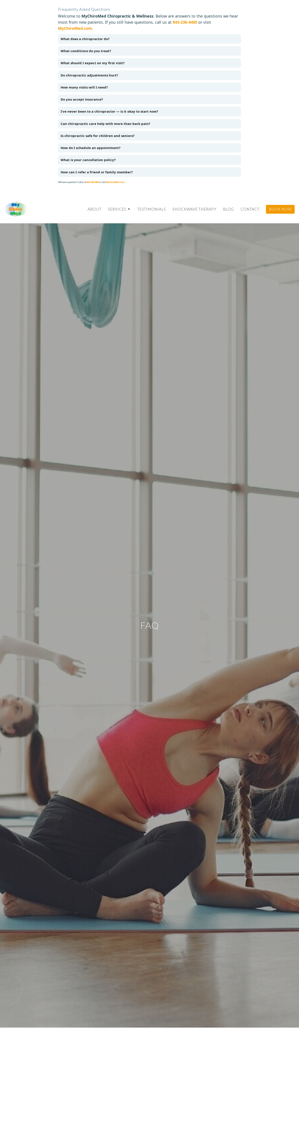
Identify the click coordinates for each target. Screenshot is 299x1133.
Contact (250, 209)
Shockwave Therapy (194, 209)
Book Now (280, 209)
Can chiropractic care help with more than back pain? (105, 123)
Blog (228, 209)
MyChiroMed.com (75, 28)
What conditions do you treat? (86, 51)
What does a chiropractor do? (85, 39)
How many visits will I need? (84, 87)
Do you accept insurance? (82, 99)
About (94, 209)
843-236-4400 (185, 22)
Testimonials (151, 209)
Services (117, 209)
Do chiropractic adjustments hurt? (89, 75)
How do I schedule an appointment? (90, 148)
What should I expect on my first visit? (93, 63)
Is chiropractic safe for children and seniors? (97, 135)
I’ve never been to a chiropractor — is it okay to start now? (109, 111)
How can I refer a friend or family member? (97, 172)
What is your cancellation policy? (88, 160)
